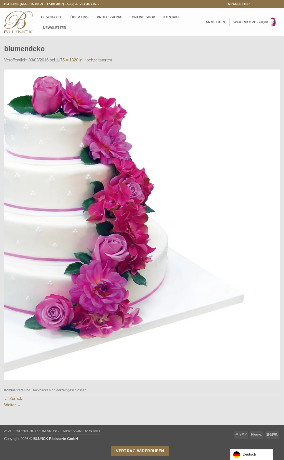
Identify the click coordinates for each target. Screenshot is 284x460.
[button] (215, 22)
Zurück (13, 398)
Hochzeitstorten (97, 60)
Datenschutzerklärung (36, 430)
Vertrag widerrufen (140, 451)
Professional (110, 17)
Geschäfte (51, 17)
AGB (7, 430)
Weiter (12, 405)
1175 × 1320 (67, 60)
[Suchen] (200, 22)
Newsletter (54, 27)
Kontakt (171, 17)
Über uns (79, 17)
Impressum (72, 430)
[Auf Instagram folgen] (263, 4)
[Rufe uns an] (272, 4)
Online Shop (143, 17)
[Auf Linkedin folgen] (277, 4)
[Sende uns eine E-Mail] (267, 4)
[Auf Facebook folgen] (258, 4)
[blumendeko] (142, 224)
